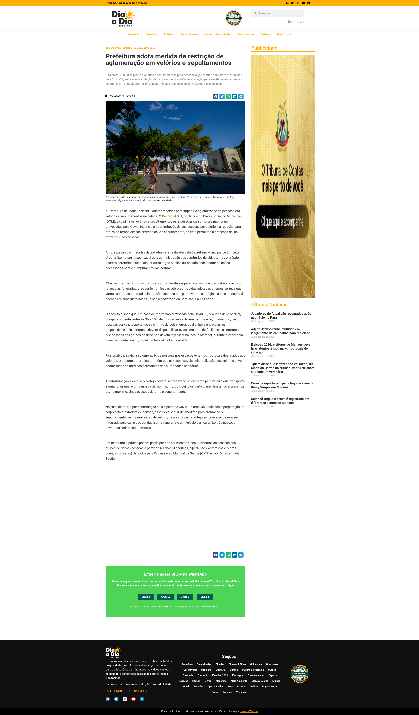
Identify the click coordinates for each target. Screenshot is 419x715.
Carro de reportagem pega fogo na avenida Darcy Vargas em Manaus (282, 385)
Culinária (221, 669)
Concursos (272, 664)
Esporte (273, 675)
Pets (230, 686)
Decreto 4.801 (172, 216)
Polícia (254, 686)
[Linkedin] (308, 3)
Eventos (183, 680)
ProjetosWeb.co (249, 711)
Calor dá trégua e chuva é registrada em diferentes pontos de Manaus (280, 401)
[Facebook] (287, 3)
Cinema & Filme (237, 664)
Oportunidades (223, 34)
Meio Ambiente (239, 680)
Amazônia (133, 34)
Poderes (265, 34)
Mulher (276, 680)
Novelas (198, 686)
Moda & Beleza (260, 680)
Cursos (272, 669)
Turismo (227, 692)
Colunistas (151, 34)
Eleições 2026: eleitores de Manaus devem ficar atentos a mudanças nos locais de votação (282, 348)
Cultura (234, 669)
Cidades (220, 664)
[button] (215, 96)
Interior (196, 680)
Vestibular (241, 692)
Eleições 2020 (220, 675)
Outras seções (246, 34)
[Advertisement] (175, 512)
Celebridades (204, 664)
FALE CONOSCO (116, 691)
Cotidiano (169, 34)
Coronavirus (115, 48)
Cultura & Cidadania (253, 669)
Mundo (208, 34)
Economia (188, 675)
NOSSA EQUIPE (138, 691)
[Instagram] (297, 3)
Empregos (237, 675)
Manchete (221, 680)
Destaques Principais (144, 48)
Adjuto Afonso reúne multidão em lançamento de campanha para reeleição (280, 331)
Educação (203, 675)
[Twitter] (292, 3)
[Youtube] (303, 3)
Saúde (215, 692)
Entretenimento (189, 34)
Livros (208, 680)
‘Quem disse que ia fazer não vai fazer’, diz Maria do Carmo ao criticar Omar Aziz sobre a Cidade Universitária (283, 368)
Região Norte (283, 34)
